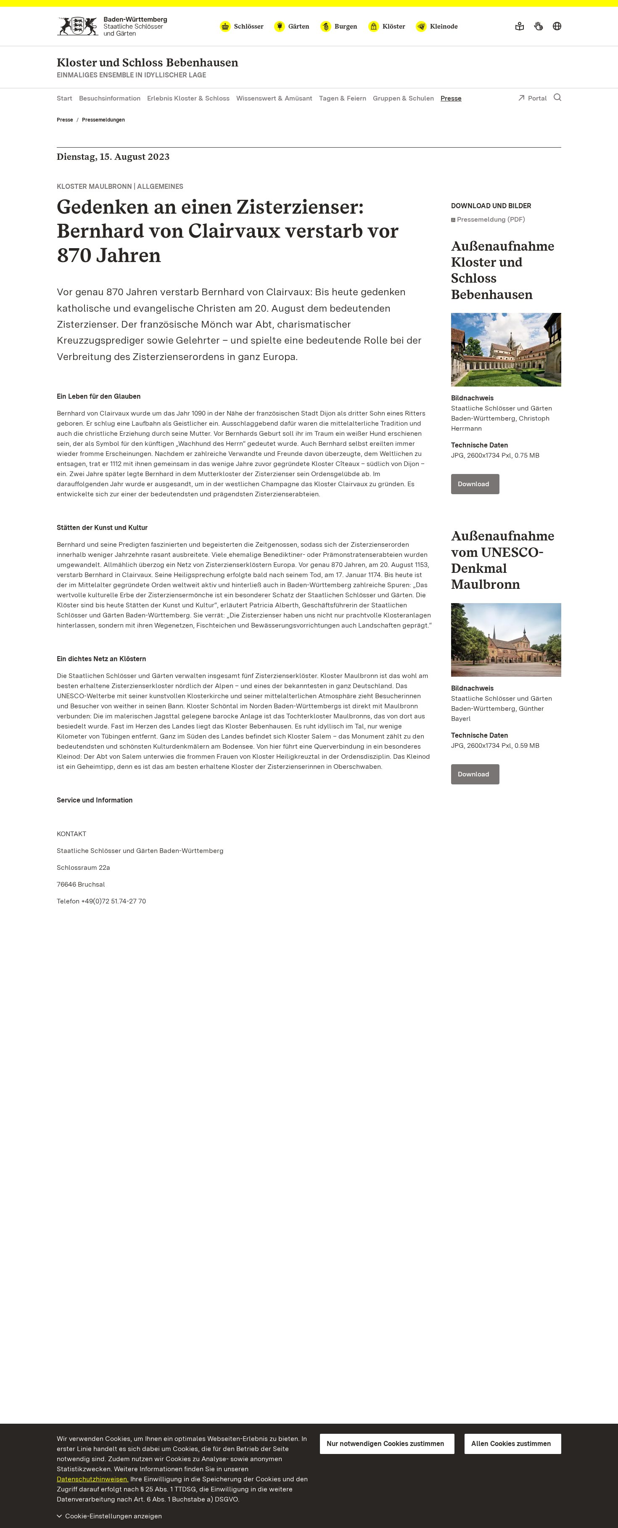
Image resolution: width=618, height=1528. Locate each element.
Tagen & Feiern (342, 98)
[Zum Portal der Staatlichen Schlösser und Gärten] (112, 26)
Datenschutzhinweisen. (93, 1479)
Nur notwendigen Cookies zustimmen (385, 1444)
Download (473, 484)
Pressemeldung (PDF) (491, 219)
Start (64, 98)
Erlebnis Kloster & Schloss (188, 98)
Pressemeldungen (103, 120)
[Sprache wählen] (557, 26)
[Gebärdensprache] (538, 26)
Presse (451, 98)
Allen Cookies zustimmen (511, 1444)
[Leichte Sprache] (519, 26)
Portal (537, 98)
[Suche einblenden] (557, 97)
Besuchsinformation (109, 98)
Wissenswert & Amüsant (274, 98)
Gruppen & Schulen (403, 98)
